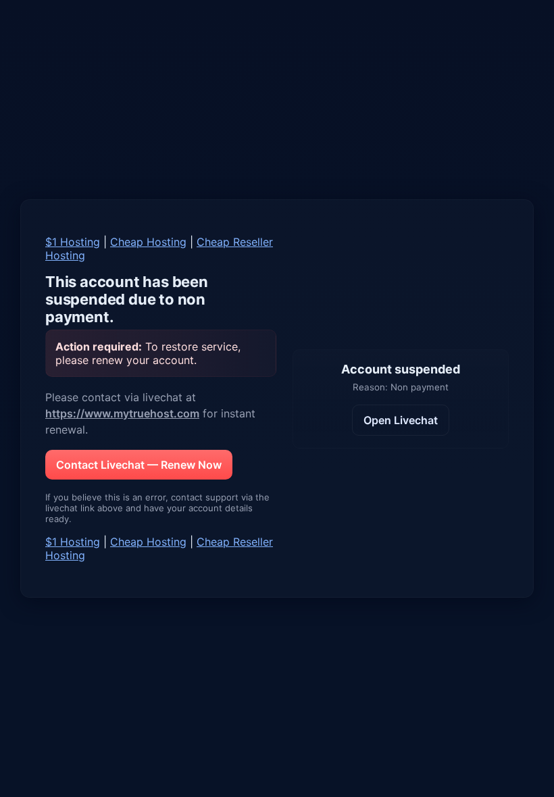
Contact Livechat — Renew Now (139, 464)
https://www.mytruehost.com (122, 413)
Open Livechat (400, 420)
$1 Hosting (72, 242)
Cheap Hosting (148, 242)
